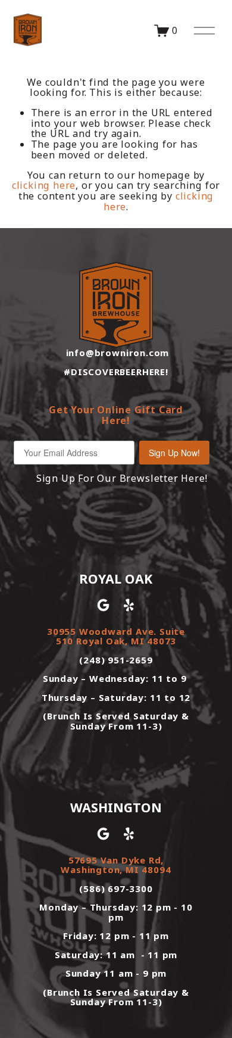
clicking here (44, 185)
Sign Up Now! (174, 453)
